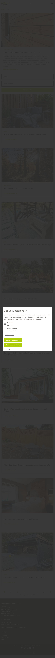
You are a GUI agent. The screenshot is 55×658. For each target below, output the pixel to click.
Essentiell (10, 322)
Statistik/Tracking (12, 328)
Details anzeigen (9, 335)
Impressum (12, 349)
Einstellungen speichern (13, 345)
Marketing (10, 325)
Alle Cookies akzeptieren (13, 340)
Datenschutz (6, 349)
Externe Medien (11, 331)
